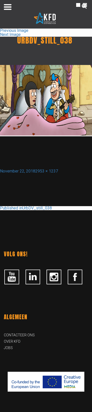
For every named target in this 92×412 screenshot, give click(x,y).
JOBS (8, 348)
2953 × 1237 (46, 171)
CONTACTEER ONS (19, 335)
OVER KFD (12, 341)
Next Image (10, 34)
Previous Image (14, 30)
